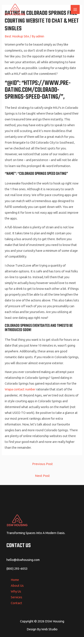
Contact (16, 603)
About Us (17, 585)
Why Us (16, 591)
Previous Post (42, 464)
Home (15, 580)
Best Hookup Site (17, 36)
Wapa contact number (20, 389)
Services (16, 597)
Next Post (42, 475)
